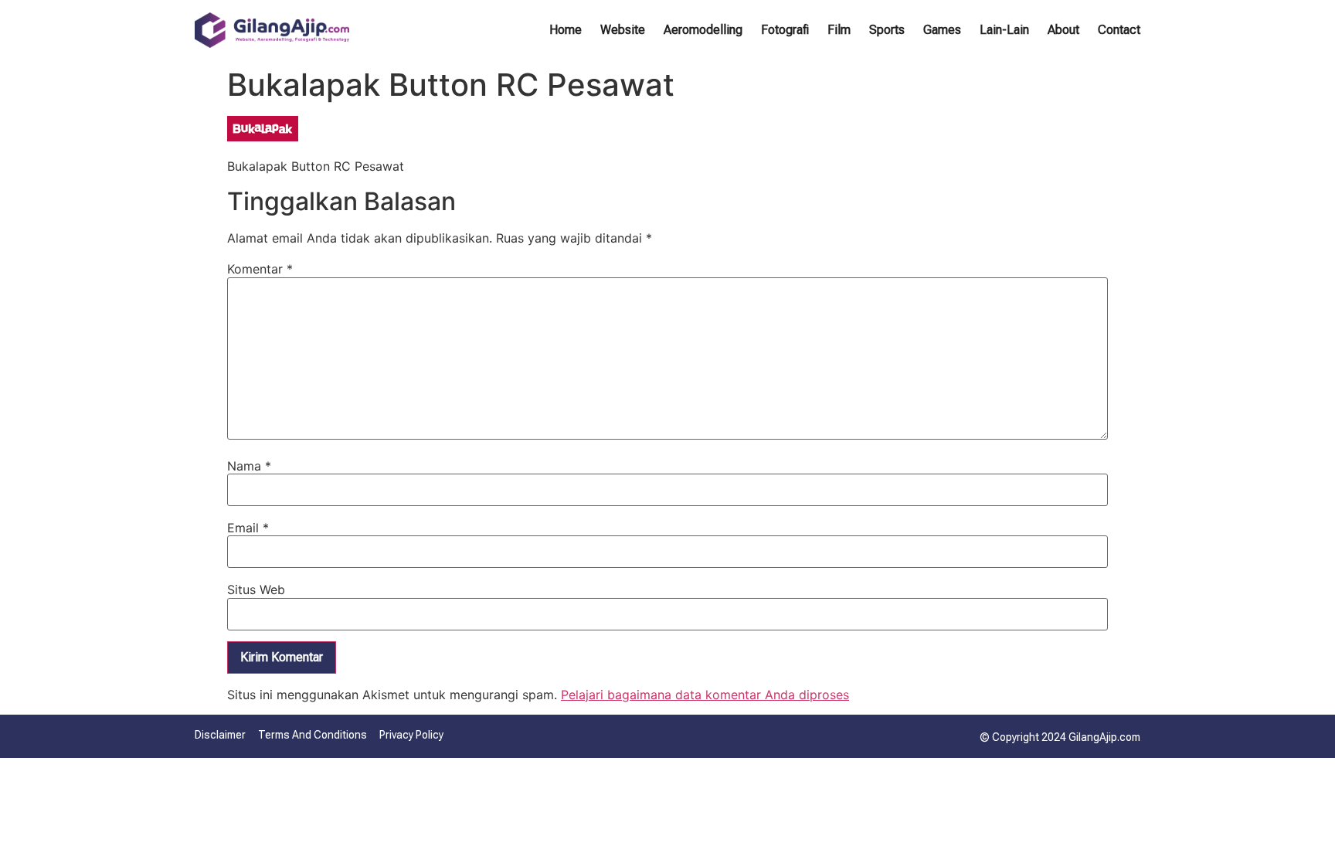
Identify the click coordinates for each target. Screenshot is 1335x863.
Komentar (260, 269)
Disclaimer (220, 735)
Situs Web (256, 589)
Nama (249, 466)
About (1063, 29)
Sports (887, 29)
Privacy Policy (411, 735)
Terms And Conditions (312, 735)
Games (942, 29)
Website (622, 29)
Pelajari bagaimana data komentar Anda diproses (705, 694)
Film (839, 29)
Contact (1119, 29)
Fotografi (785, 29)
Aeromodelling (703, 29)
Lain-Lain (1004, 29)
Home (565, 29)
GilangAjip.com (1104, 737)
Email (248, 528)
